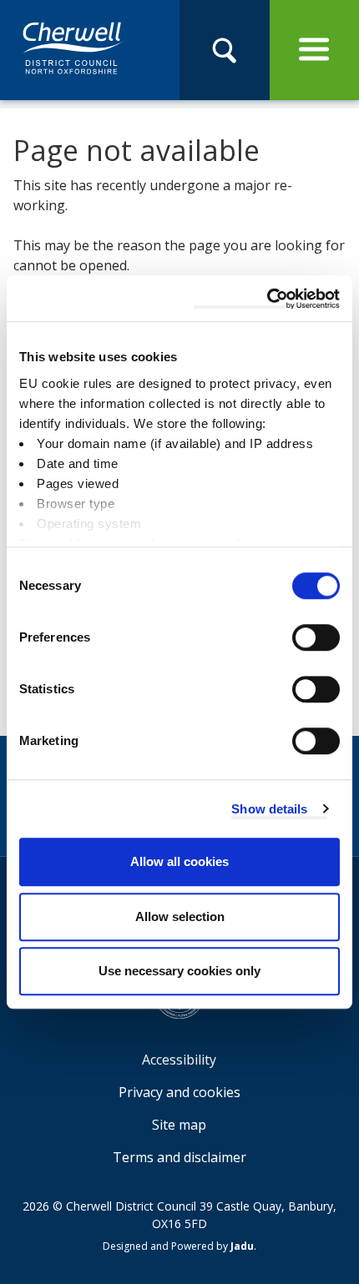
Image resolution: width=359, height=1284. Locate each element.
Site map (179, 1124)
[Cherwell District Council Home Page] (73, 49)
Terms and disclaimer (179, 1157)
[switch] (316, 637)
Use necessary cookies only (179, 971)
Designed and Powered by (178, 1246)
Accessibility (179, 1059)
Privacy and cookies (179, 1092)
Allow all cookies (179, 861)
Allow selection (180, 916)
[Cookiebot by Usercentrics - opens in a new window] (267, 299)
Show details (269, 809)
